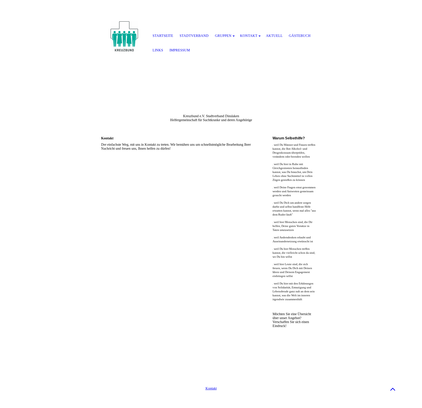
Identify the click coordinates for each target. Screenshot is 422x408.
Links (158, 50)
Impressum (179, 50)
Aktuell (274, 36)
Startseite (163, 36)
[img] (124, 36)
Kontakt (211, 388)
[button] (393, 389)
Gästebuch (300, 36)
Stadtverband (194, 36)
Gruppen (223, 36)
